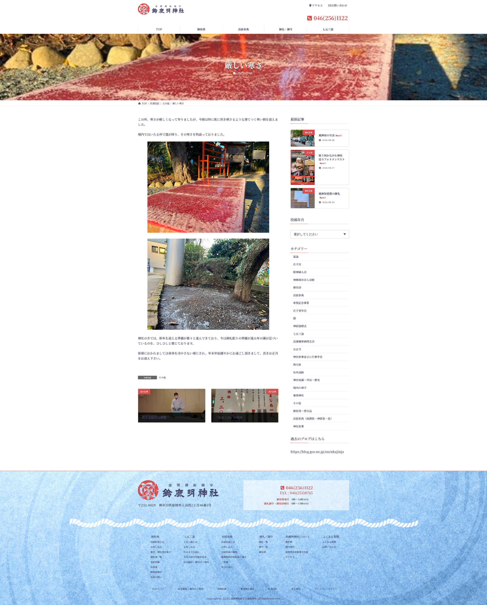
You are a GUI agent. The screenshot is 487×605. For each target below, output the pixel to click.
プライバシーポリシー (325, 588)
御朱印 (297, 287)
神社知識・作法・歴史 (306, 380)
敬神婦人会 (299, 272)
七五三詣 (298, 334)
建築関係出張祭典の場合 (233, 556)
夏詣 (295, 257)
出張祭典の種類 (229, 552)
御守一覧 (263, 547)
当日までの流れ (192, 552)
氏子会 (297, 264)
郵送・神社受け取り (160, 552)
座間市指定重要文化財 (296, 552)
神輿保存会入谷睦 (303, 280)
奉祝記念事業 (301, 303)
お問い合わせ (329, 547)
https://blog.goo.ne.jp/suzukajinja (317, 451)
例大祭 (297, 364)
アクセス (289, 556)
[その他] (303, 183)
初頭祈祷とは (157, 541)
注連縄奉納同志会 (303, 341)
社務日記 (272, 588)
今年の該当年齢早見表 (195, 556)
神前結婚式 (299, 326)
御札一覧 (263, 541)
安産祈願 (155, 562)
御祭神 (288, 541)
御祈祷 (155, 537)
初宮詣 (153, 567)
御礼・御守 (266, 537)
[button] (315, 5)
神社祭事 (298, 426)
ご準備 (224, 562)
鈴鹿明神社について (298, 537)
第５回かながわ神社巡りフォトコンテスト (332, 159)
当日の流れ (227, 567)
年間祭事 (221, 588)
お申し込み (156, 547)
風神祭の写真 (330, 135)
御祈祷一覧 (156, 556)
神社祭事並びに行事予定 (307, 357)
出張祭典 (298, 295)
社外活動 (298, 372)
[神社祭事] (303, 144)
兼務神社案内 (247, 588)
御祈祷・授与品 (302, 411)
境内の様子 (299, 388)
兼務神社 (298, 395)
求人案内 (295, 588)
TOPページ (158, 588)
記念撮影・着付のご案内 (196, 562)
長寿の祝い (156, 577)
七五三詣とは (190, 541)
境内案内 (289, 547)
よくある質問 (331, 537)
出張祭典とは (228, 541)
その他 (162, 377)
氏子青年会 (299, 310)
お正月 (297, 349)
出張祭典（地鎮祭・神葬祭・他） (313, 418)
